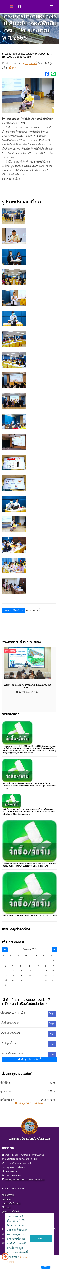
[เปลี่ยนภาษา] (5, 1258)
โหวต (51, 1014)
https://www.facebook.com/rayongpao (24, 1180)
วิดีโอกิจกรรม (8, 1195)
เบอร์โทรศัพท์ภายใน (11, 1203)
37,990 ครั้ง (31, 63)
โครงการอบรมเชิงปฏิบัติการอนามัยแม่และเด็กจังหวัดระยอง (27, 686)
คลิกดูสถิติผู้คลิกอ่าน (15, 611)
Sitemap (6, 1207)
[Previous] (5, 949)
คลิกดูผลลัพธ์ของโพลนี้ (30, 1059)
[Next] (54, 949)
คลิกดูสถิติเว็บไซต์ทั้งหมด (31, 1103)
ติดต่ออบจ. (6, 1199)
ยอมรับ (40, 1238)
